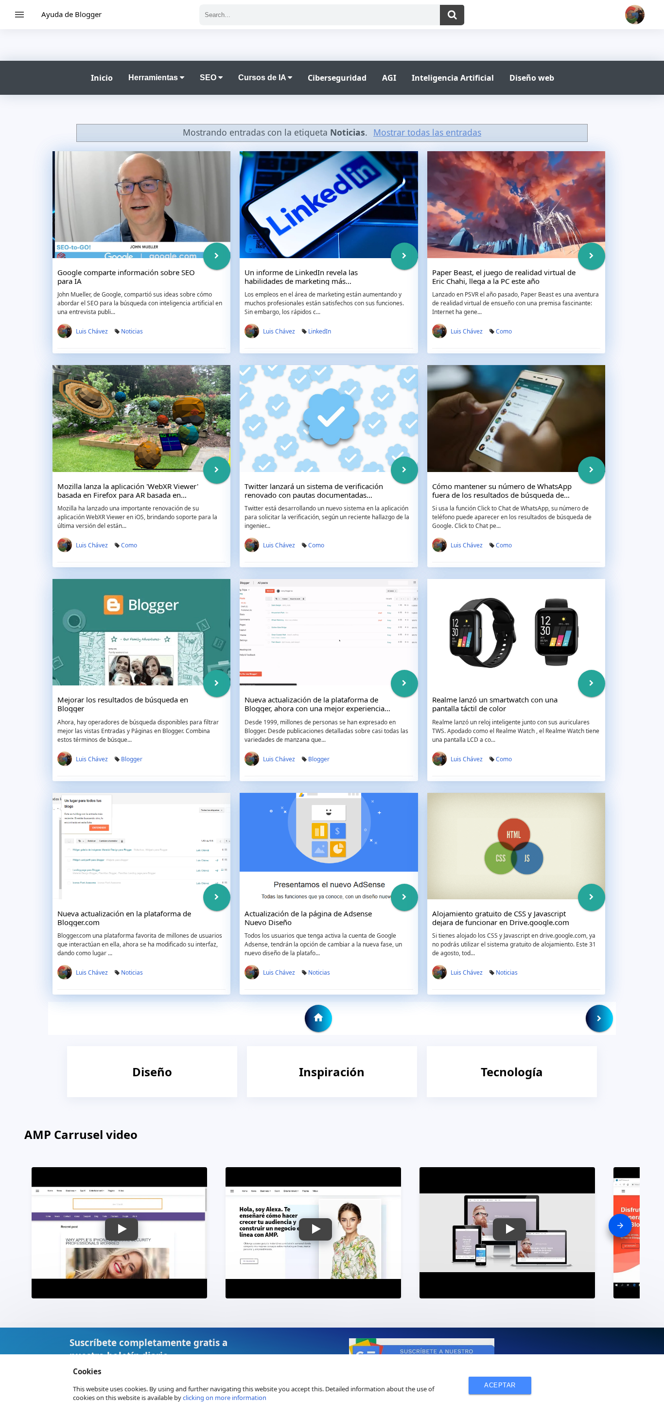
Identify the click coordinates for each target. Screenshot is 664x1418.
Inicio (102, 77)
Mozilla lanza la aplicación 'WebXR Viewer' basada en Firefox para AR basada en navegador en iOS (127, 494)
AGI (389, 77)
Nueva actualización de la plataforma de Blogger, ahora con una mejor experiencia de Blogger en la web (314, 708)
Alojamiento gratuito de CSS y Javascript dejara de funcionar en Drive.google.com (500, 918)
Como (504, 331)
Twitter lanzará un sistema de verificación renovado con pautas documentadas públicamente (314, 494)
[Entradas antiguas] (599, 1018)
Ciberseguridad (337, 77)
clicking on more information (224, 1397)
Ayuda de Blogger (71, 14)
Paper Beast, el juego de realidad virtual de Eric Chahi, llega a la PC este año (504, 276)
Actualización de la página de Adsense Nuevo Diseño (308, 918)
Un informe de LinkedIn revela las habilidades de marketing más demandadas (301, 281)
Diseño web (531, 77)
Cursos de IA (263, 77)
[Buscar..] (452, 15)
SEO (209, 77)
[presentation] (620, 1225)
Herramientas (154, 77)
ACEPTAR (500, 1385)
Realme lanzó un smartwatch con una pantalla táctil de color (495, 704)
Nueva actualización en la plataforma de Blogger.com (124, 918)
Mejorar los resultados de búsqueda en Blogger (122, 704)
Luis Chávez (92, 331)
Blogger (131, 759)
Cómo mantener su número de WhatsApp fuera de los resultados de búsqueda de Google (502, 494)
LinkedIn (319, 331)
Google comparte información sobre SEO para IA (126, 276)
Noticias (132, 331)
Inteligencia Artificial (453, 77)
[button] (121, 1229)
